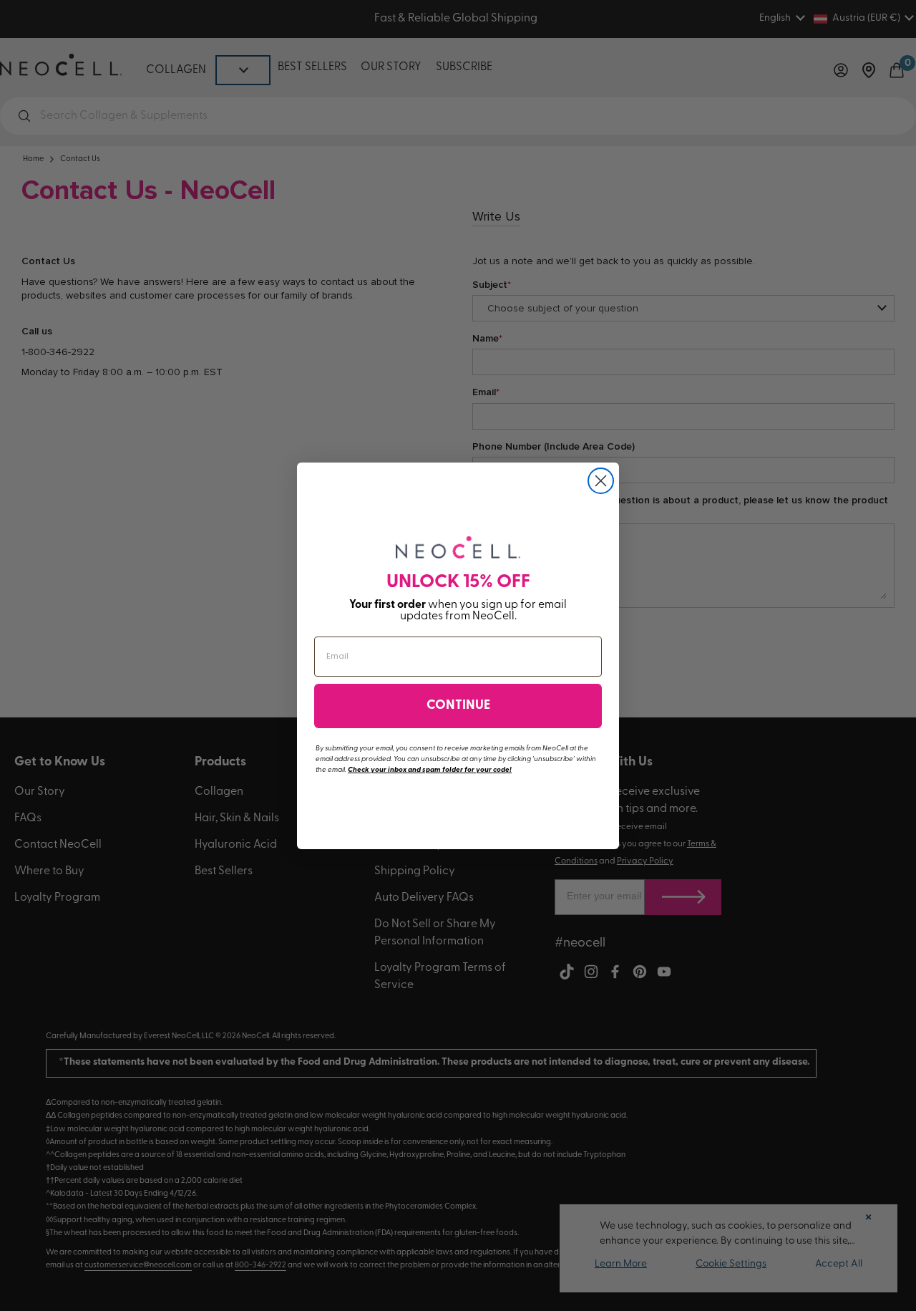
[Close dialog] (600, 480)
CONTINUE (458, 706)
